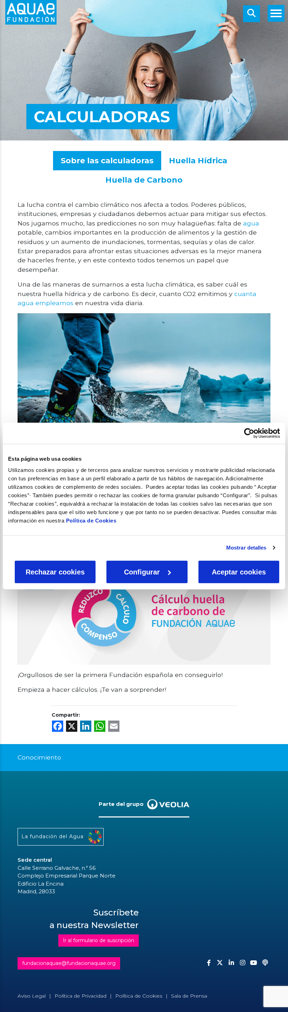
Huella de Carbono (144, 180)
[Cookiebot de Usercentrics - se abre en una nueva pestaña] (249, 433)
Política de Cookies (91, 520)
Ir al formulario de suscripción (98, 940)
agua (250, 223)
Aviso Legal (32, 996)
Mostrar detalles (246, 548)
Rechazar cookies (55, 572)
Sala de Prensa (189, 996)
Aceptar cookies (239, 572)
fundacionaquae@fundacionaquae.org (69, 963)
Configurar (142, 572)
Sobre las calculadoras (107, 160)
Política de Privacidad (80, 996)
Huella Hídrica (198, 160)
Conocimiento (39, 757)
